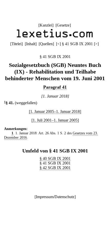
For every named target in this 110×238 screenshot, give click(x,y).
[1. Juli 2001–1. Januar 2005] (55, 120)
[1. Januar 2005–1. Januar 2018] (55, 111)
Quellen (46, 44)
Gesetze (63, 25)
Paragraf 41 (55, 87)
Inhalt (30, 44)
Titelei (16, 44)
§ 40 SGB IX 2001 (55, 158)
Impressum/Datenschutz (55, 197)
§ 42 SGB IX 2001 (55, 167)
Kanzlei (46, 25)
